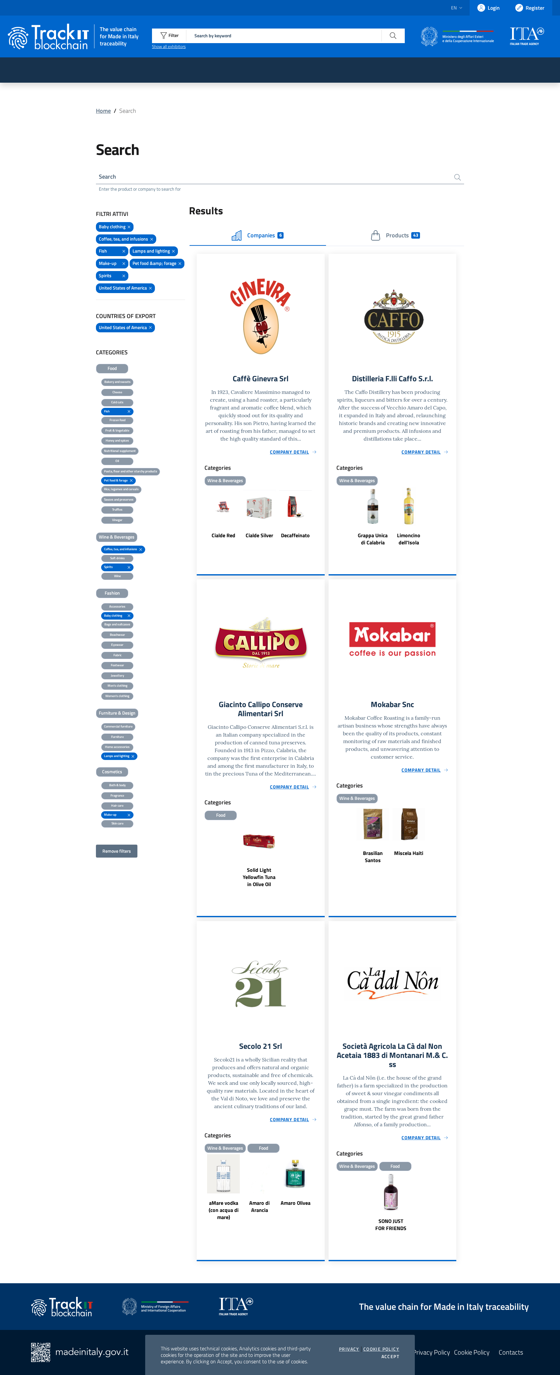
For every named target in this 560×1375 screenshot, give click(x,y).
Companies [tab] (264, 235)
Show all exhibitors (169, 46)
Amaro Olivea (295, 1203)
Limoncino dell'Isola (408, 538)
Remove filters (116, 851)
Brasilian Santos (373, 856)
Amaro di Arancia (259, 1206)
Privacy (349, 1349)
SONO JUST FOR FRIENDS (390, 1224)
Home (103, 110)
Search (107, 176)
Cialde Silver (259, 535)
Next (322, 517)
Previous (199, 517)
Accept (390, 1356)
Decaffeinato (295, 535)
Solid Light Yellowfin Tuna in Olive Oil (259, 877)
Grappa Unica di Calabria (373, 538)
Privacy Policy (431, 1352)
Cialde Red (223, 535)
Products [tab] (402, 235)
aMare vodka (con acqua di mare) (224, 1210)
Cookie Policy (381, 1349)
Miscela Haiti (408, 853)
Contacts (511, 1352)
